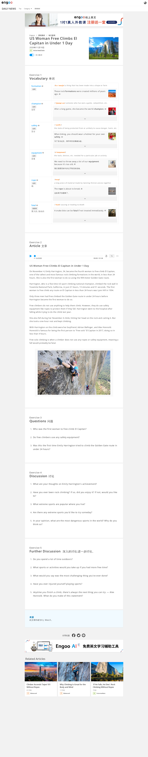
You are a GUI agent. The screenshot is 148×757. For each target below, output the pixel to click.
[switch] (31, 55)
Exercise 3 (35, 417)
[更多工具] (117, 256)
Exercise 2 (35, 242)
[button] (85, 119)
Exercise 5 (35, 547)
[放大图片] (104, 48)
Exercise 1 (35, 74)
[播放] (30, 256)
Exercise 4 (35, 472)
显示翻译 (38, 55)
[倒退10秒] (106, 256)
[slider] (35, 256)
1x (112, 256)
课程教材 (37, 9)
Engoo (32, 35)
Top (20, 9)
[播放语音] (42, 86)
